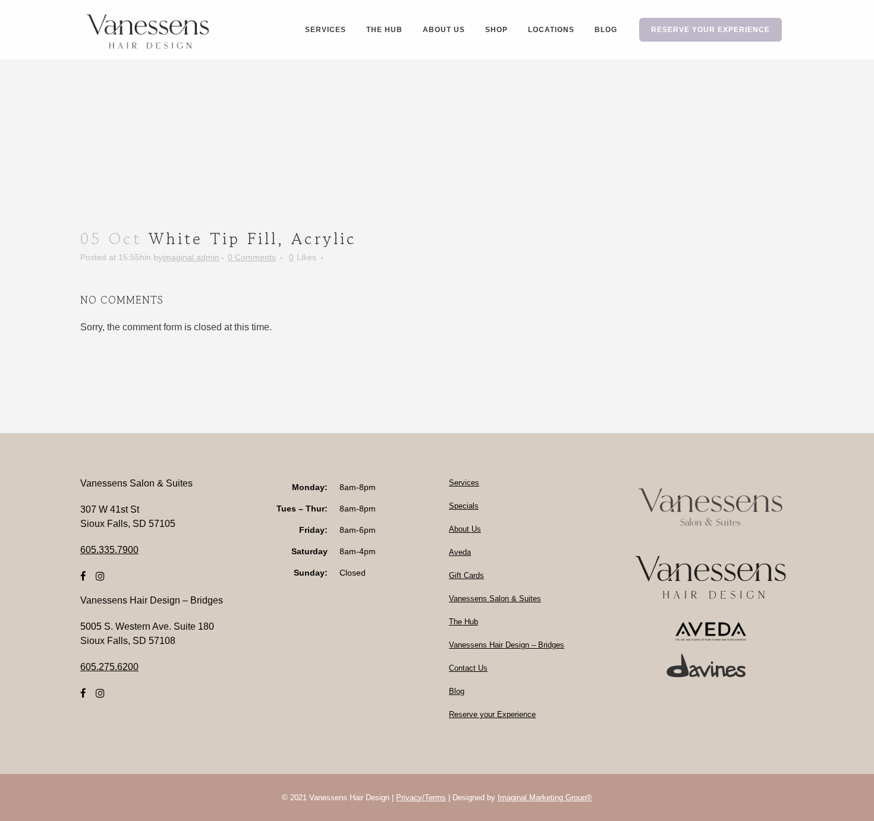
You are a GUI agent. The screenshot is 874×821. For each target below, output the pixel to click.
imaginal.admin (190, 257)
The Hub (463, 621)
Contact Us (468, 668)
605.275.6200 (109, 667)
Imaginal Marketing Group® (545, 797)
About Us (465, 529)
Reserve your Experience (492, 714)
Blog (456, 691)
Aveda (460, 552)
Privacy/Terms (421, 797)
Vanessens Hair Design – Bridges (506, 644)
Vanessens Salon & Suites (495, 598)
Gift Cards (466, 575)
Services (464, 482)
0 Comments (252, 257)
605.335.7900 (109, 550)
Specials (464, 505)
